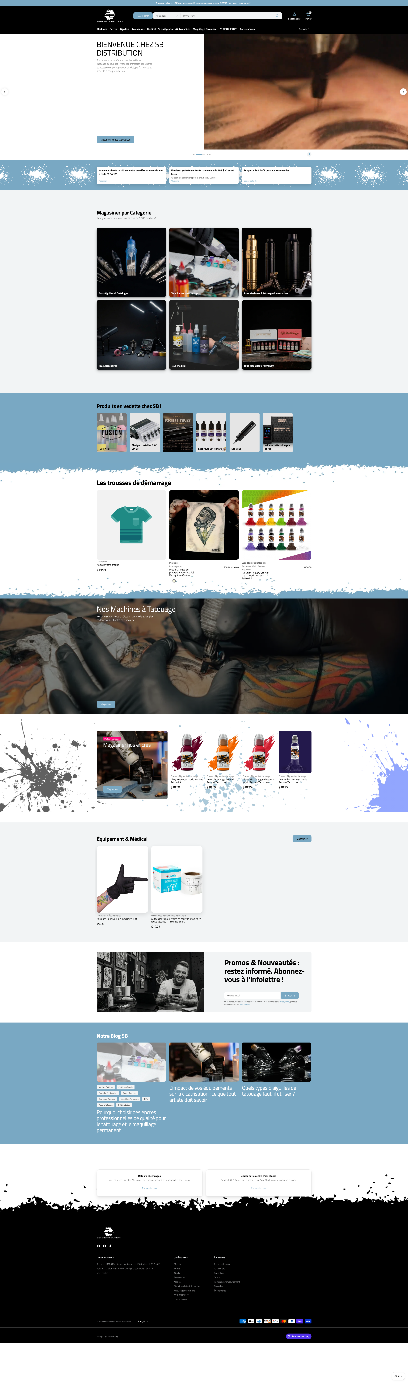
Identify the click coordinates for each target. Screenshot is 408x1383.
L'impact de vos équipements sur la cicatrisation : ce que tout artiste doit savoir (202, 1094)
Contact (217, 1277)
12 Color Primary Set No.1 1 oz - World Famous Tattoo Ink (256, 575)
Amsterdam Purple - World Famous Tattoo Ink (293, 780)
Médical (177, 1281)
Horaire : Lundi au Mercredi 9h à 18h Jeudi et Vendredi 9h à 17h (125, 1268)
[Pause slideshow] (309, 154)
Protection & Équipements (109, 915)
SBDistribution (108, 1321)
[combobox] (231, 15)
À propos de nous (222, 1264)
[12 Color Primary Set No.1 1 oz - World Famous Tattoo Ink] (276, 570)
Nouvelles (218, 1286)
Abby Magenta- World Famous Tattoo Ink (187, 780)
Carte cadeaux (180, 1299)
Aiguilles (177, 1273)
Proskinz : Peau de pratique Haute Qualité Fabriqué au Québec (181, 572)
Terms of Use (245, 1004)
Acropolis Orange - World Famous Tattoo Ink (220, 780)
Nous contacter (104, 1273)
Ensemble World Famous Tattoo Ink (253, 568)
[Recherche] (277, 16)
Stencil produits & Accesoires (187, 1286)
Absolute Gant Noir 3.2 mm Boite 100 (117, 919)
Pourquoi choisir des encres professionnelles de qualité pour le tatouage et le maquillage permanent (131, 1121)
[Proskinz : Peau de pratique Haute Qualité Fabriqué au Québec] (204, 571)
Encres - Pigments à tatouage (184, 776)
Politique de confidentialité (107, 1336)
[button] (294, 15)
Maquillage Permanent (184, 1290)
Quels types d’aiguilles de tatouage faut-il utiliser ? (269, 1091)
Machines (178, 1264)
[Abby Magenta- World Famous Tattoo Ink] (187, 782)
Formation (219, 1273)
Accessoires (179, 1277)
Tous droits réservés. (123, 1321)
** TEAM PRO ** (181, 1295)
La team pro (219, 1268)
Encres (177, 1268)
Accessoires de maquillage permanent (168, 915)
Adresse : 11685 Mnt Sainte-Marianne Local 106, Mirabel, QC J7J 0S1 (128, 1264)
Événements (220, 1290)
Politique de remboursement (227, 1281)
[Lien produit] (204, 525)
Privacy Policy (284, 1001)
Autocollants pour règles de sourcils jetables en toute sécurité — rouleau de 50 (176, 920)
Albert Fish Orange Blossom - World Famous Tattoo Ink (258, 780)
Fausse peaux (175, 566)
